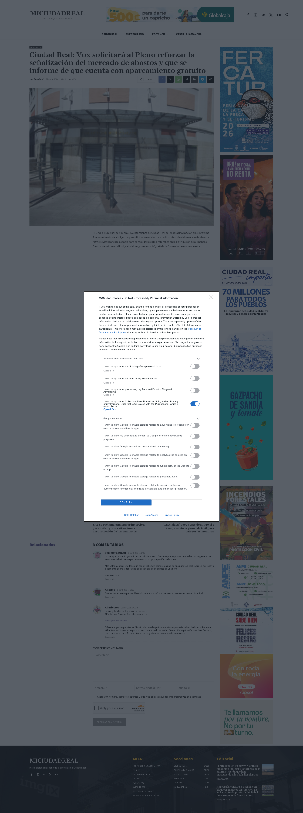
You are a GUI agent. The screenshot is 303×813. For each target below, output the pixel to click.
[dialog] (151, 407)
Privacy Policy (171, 515)
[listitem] (151, 358)
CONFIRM (126, 502)
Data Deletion (131, 515)
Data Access (151, 515)
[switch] (195, 366)
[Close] (212, 298)
